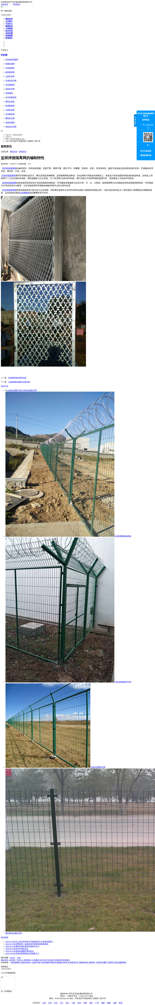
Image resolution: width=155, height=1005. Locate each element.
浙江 (67, 1003)
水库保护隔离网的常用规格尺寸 (22, 953)
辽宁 (61, 1003)
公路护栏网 (35, 962)
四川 (79, 1003)
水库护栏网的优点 (16, 949)
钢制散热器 (83, 962)
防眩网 (110, 962)
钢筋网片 (92, 962)
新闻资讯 (9, 26)
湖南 (103, 1003)
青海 (120, 1003)
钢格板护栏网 (61, 962)
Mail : (7, 139)
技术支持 (9, 31)
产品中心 (9, 24)
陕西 (109, 1003)
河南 (85, 1003)
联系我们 (16, 4)
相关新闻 (4, 937)
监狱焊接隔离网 (9, 168)
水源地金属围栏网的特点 (19, 951)
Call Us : (8, 135)
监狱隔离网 (15, 962)
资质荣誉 (9, 36)
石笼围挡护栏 (73, 962)
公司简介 (9, 21)
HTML (12, 958)
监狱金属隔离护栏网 (122, 682)
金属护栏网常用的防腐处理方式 (22, 946)
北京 (56, 1003)
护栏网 (4, 55)
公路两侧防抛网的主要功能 (19, 382)
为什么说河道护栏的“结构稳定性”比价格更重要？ (29, 942)
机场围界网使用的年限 (17, 378)
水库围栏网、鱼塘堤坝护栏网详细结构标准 (26, 944)
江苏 (50, 1003)
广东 (97, 1003)
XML (19, 958)
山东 (73, 1003)
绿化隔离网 (45, 962)
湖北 (91, 1003)
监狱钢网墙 (24, 193)
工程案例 (9, 28)
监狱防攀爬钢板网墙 (122, 536)
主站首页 (4, 4)
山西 (115, 1003)
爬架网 (53, 962)
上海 (44, 1003)
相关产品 (4, 386)
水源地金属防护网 (29, 390)
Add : (7, 141)
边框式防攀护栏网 (97, 767)
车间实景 (9, 33)
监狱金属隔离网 (119, 962)
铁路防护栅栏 (101, 962)
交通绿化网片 (25, 962)
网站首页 (9, 19)
